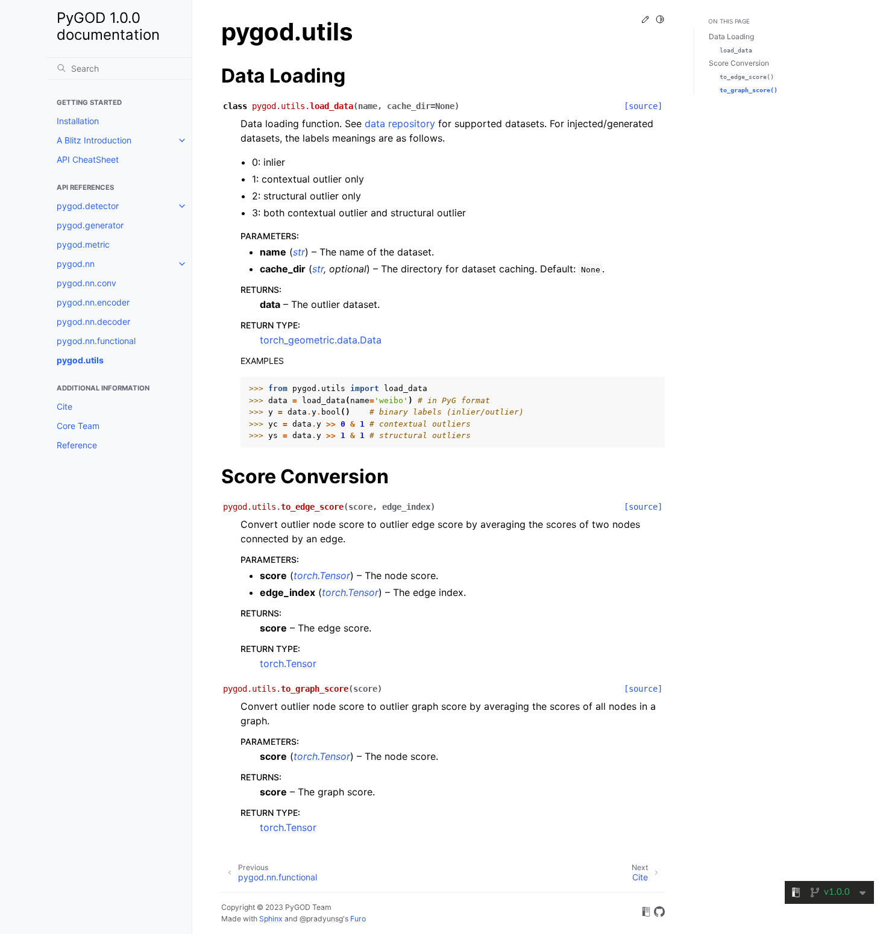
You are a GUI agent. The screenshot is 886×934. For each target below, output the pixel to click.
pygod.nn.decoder (93, 321)
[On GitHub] (659, 913)
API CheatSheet (88, 159)
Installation (78, 121)
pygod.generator (90, 225)
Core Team (78, 426)
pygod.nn (76, 264)
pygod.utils (80, 360)
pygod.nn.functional (96, 341)
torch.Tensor (288, 663)
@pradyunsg (321, 918)
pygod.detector (88, 206)
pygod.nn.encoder (93, 302)
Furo (358, 918)
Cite (64, 406)
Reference (77, 445)
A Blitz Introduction (94, 140)
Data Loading (731, 36)
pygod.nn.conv (86, 283)
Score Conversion (739, 62)
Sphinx (271, 918)
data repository (400, 124)
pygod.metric (83, 244)
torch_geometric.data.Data (321, 340)
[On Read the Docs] (646, 913)
